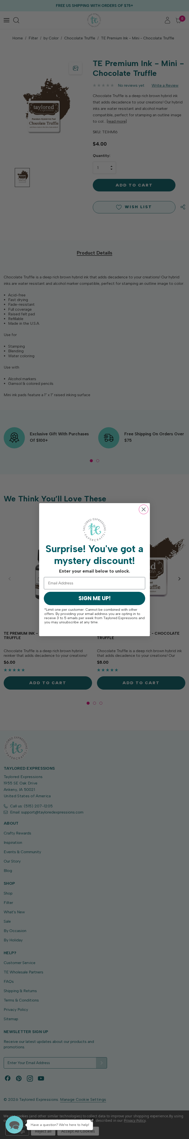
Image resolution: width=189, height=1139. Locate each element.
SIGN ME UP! (95, 598)
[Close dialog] (143, 509)
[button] (14, 1125)
